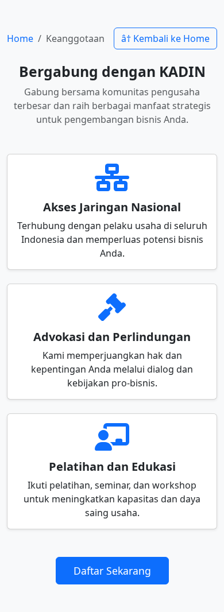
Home (20, 38)
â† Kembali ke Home (165, 38)
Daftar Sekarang (112, 571)
